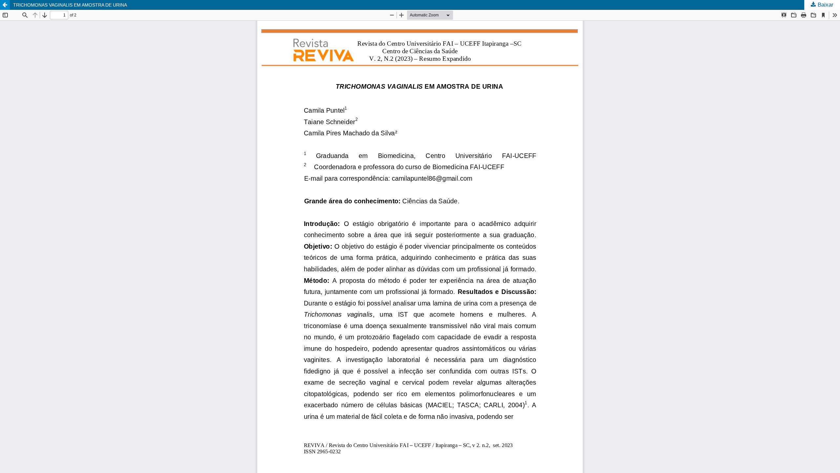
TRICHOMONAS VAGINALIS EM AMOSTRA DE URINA (70, 5)
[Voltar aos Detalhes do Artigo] (5, 5)
